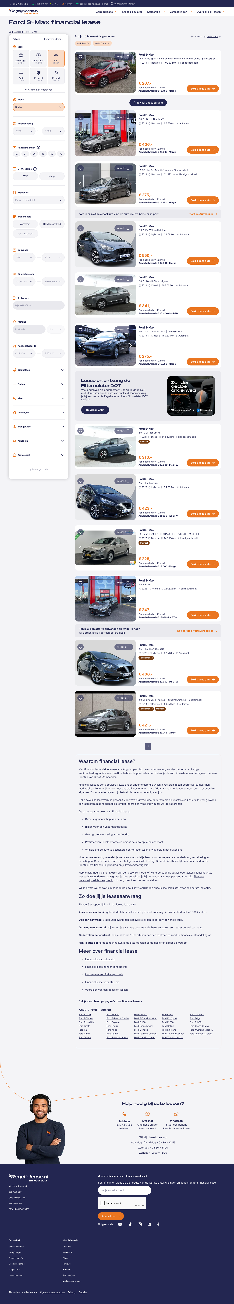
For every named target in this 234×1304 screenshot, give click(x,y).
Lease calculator (16, 1275)
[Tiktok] (130, 1224)
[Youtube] (120, 1224)
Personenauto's (16, 1258)
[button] (60, 107)
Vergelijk (121, 56)
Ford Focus (112, 1025)
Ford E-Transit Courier (117, 1018)
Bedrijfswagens (15, 1252)
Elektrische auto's (17, 1263)
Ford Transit (85, 1037)
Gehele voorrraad (16, 1246)
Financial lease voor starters (102, 982)
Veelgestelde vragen (72, 1281)
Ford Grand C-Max (199, 1025)
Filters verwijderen (52, 38)
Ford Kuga (111, 1029)
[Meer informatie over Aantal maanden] (38, 148)
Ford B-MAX (85, 1014)
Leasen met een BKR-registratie (104, 974)
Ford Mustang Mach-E (201, 1029)
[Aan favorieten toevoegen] (80, 57)
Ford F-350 (196, 1022)
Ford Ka (83, 1029)
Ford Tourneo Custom (201, 1033)
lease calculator (169, 888)
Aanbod (17, 31)
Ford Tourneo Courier (173, 1033)
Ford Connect (197, 1014)
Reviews (67, 1263)
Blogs (65, 1258)
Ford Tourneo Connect (145, 1033)
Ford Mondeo (141, 1029)
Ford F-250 (168, 1022)
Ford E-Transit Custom (145, 1018)
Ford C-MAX (140, 1014)
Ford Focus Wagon (143, 1025)
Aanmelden (109, 1216)
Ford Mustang (169, 1029)
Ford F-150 (140, 1022)
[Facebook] (158, 1224)
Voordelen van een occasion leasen (106, 989)
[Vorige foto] (79, 72)
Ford (26, 31)
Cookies (83, 1292)
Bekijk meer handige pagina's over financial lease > (110, 1001)
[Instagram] (139, 1224)
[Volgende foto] (130, 72)
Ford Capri (167, 1014)
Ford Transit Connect (117, 1037)
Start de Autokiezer (201, 214)
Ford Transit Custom (172, 1037)
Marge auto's (14, 1269)
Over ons (67, 1246)
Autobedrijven (69, 1275)
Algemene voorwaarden (52, 1292)
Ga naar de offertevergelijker (195, 630)
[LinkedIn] (149, 1224)
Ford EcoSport (169, 1018)
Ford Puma (84, 1033)
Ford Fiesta (84, 1025)
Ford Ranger (112, 1033)
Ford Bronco (112, 1014)
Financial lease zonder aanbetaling (106, 966)
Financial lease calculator (100, 959)
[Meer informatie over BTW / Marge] (35, 169)
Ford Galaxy (168, 1025)
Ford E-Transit (86, 1018)
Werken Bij (67, 1252)
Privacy (72, 1292)
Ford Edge (195, 1018)
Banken (66, 1269)
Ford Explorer (113, 1022)
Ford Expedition (87, 1022)
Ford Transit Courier (144, 1037)
